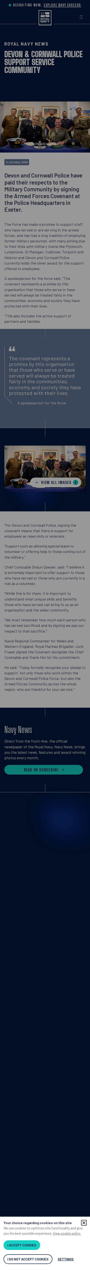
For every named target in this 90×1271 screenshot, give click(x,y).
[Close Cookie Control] (84, 1222)
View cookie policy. (67, 1233)
